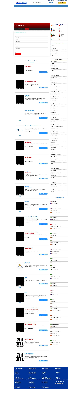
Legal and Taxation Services (54, 131)
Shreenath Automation (55, 344)
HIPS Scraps (52, 107)
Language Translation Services (55, 128)
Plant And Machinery (53, 156)
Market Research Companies (55, 133)
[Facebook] (55, 383)
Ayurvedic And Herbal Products (55, 75)
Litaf (52, 258)
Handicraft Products (53, 105)
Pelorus (53, 299)
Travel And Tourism (53, 189)
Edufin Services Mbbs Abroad (56, 324)
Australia (53, 29)
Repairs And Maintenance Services (55, 166)
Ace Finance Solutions (55, 294)
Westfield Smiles (54, 253)
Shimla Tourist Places (45, 386)
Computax (53, 301)
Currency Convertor (58, 371)
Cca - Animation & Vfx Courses (56, 319)
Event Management (53, 100)
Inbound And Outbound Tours (55, 119)
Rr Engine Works (54, 303)
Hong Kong (62, 34)
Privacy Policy (17, 377)
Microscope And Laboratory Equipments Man (32, 125)
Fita (52, 237)
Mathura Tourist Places (55, 52)
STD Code (43, 373)
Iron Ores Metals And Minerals (55, 124)
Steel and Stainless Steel (32, 373)
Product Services (53, 161)
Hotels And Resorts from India (55, 114)
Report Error (17, 373)
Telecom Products (53, 182)
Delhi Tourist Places (45, 381)
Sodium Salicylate (53, 175)
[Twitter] (60, 383)
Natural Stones (53, 142)
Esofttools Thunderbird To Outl (56, 226)
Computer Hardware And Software (55, 93)
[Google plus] (57, 383)
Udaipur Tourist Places (55, 55)
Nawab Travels (27, 263)
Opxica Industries (27, 127)
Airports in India (44, 377)
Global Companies (17, 386)
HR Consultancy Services (54, 117)
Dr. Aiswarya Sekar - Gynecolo (56, 212)
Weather (57, 373)
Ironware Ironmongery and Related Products (57, 126)
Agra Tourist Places (54, 45)
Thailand (61, 39)
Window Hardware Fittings (54, 193)
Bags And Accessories (54, 77)
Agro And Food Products (54, 61)
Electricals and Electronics (54, 98)
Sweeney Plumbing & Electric (30, 110)
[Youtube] (59, 383)
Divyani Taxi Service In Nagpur (29, 233)
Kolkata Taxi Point (54, 285)
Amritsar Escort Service (29, 247)
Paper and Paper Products (54, 152)
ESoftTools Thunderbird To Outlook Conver (32, 216)
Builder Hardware (53, 84)
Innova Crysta (27, 262)
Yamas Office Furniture (55, 269)
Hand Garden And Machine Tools (55, 103)
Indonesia (61, 29)
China (61, 25)
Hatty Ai (53, 290)
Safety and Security (53, 170)
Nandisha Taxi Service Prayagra (56, 310)
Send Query (41, 72)
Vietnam (53, 30)
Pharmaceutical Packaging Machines (56, 154)
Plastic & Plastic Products (32, 372)
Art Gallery (52, 70)
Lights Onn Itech (54, 326)
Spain (61, 31)
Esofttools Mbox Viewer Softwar (56, 208)
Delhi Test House (54, 308)
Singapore (53, 35)
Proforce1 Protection (28, 66)
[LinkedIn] (58, 383)
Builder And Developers (54, 82)
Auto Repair (27, 171)
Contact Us (16, 371)
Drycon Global (54, 283)
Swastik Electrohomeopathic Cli (56, 317)
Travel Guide (52, 191)
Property (52, 163)
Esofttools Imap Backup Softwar (56, 249)
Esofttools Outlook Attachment (56, 242)
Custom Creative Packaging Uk (56, 331)
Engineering (30, 377)
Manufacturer (27, 95)
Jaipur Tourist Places (55, 50)
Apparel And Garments (54, 66)
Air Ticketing (52, 63)
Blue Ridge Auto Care (28, 140)
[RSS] (62, 383)
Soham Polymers (27, 96)
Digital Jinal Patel (54, 244)
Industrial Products (53, 121)
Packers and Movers (53, 149)
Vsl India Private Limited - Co (56, 342)
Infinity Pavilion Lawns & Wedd (56, 276)
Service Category (17, 381)
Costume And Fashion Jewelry (55, 96)
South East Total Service (55, 278)
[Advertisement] (41, 14)
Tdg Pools (53, 315)
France (53, 36)
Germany (61, 36)
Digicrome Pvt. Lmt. (54, 233)
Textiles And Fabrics (53, 184)
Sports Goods (52, 177)
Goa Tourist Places (54, 48)
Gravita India (53, 267)
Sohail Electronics (54, 260)
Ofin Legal (53, 274)
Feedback (66, 0)
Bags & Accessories (31, 371)
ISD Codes (57, 377)
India (53, 25)
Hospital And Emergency (54, 110)
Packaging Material (53, 147)
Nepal (53, 39)
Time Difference (58, 372)
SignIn (63, 0)
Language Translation (32, 386)
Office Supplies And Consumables (55, 145)
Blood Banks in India (45, 371)
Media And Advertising (54, 135)
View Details (45, 72)
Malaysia (61, 30)
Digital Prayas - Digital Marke (56, 335)
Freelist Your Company (61, 2)
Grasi (52, 292)
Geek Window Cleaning (55, 203)
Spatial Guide (54, 340)
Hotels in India (44, 372)
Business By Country (18, 382)
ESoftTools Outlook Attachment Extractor (32, 307)
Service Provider (17, 387)
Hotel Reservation (53, 112)
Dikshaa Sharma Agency (28, 248)
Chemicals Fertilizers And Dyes (55, 91)
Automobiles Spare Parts (54, 73)
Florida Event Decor (54, 333)
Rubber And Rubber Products (55, 168)
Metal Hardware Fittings (54, 140)
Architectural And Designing (54, 68)
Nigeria (53, 34)
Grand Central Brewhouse (29, 338)
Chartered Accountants (54, 89)
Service (26, 277)
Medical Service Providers (54, 138)
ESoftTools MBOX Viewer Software (31, 80)
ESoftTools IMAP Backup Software (30, 324)
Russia (53, 31)
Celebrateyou (54, 224)
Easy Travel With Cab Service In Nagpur (31, 231)
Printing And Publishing (54, 159)
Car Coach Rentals (31, 381)
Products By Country (59, 24)
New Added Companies (18, 383)
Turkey (61, 35)
